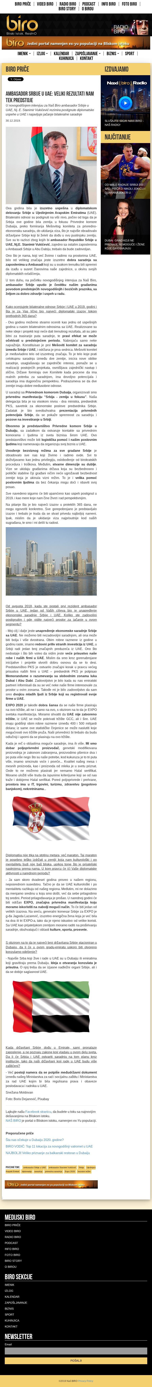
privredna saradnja (53, 1171)
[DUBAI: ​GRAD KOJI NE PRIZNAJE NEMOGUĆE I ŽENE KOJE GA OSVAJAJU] (125, 226)
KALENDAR (61, 54)
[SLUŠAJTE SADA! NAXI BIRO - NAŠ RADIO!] (125, 102)
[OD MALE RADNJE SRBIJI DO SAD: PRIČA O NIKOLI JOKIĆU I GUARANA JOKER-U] (125, 170)
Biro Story (67, 9)
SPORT (129, 54)
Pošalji (76, 1360)
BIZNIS (112, 54)
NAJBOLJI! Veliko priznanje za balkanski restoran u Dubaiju (48, 1153)
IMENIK (23, 54)
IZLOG (41, 54)
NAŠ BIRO (13, 1120)
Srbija (81, 1167)
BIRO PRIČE (23, 4)
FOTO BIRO (129, 4)
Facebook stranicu (38, 1111)
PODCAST (88, 4)
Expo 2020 (70, 1171)
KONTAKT (86, 58)
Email (8, 1344)
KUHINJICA (66, 58)
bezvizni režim (84, 1171)
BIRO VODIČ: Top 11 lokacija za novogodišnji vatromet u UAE (49, 1146)
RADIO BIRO (68, 4)
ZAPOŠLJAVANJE (87, 54)
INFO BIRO (109, 4)
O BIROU (88, 9)
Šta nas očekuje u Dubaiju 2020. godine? (35, 1140)
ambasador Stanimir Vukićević (62, 1167)
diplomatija (27, 1171)
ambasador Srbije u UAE (34, 1167)
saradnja (38, 1171)
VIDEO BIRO (45, 4)
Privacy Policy (85, 1381)
